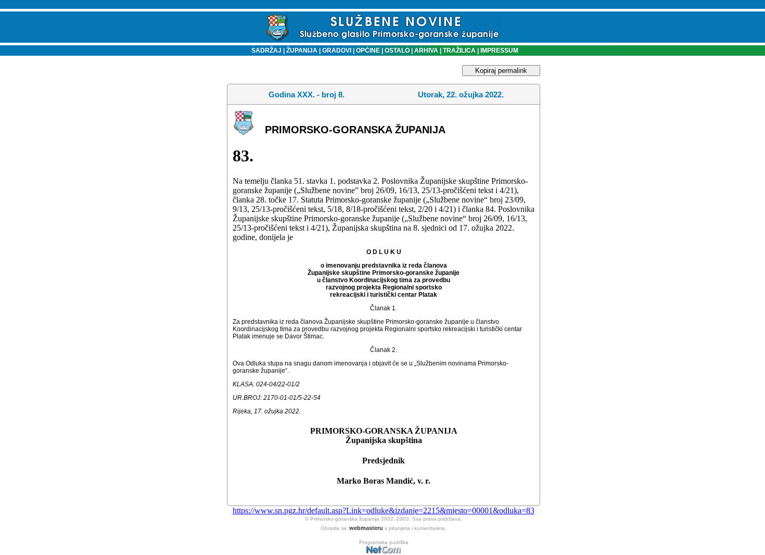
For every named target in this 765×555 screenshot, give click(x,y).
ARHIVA (425, 50)
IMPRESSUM (499, 50)
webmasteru (366, 528)
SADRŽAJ (264, 50)
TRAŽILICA (458, 50)
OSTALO (397, 50)
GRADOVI (336, 50)
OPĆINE (368, 50)
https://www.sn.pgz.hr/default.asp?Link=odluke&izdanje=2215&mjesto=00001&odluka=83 (383, 510)
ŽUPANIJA (301, 50)
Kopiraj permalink (501, 70)
